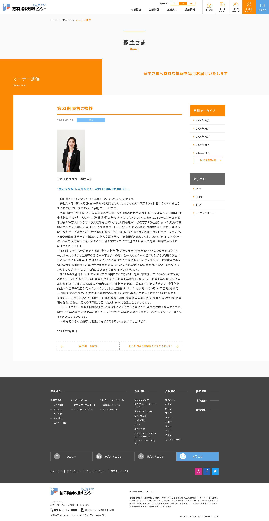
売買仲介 (58, 414)
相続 (198, 205)
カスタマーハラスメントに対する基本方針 (145, 435)
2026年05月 (203, 128)
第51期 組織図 (88, 346)
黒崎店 (168, 426)
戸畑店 (168, 422)
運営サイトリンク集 (120, 471)
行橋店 (168, 435)
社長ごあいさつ (141, 399)
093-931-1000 (65, 510)
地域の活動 (139, 420)
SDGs (137, 424)
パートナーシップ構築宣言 (144, 442)
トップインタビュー (206, 213)
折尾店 (168, 430)
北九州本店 (170, 399)
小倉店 (168, 404)
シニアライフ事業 (79, 399)
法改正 (200, 196)
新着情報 (201, 409)
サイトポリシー (74, 471)
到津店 (168, 408)
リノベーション (60, 422)
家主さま (67, 20)
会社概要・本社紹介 (143, 411)
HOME (54, 20)
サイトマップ (56, 471)
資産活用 (58, 418)
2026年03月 (203, 136)
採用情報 (201, 391)
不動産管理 (59, 405)
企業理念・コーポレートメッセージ (145, 405)
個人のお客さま (110, 409)
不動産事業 (55, 399)
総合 (198, 188)
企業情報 (139, 391)
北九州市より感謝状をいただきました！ (150, 346)
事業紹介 (55, 391)
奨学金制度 (139, 429)
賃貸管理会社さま (111, 405)
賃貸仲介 (58, 409)
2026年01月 (203, 144)
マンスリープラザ (173, 439)
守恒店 (168, 413)
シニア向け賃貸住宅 (83, 409)
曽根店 (168, 417)
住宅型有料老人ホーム (85, 405)
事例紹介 (201, 400)
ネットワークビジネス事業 (112, 399)
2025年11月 (203, 153)
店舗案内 (170, 391)
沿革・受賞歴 (140, 415)
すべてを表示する (208, 160)
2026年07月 (203, 120)
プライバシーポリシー (96, 471)
